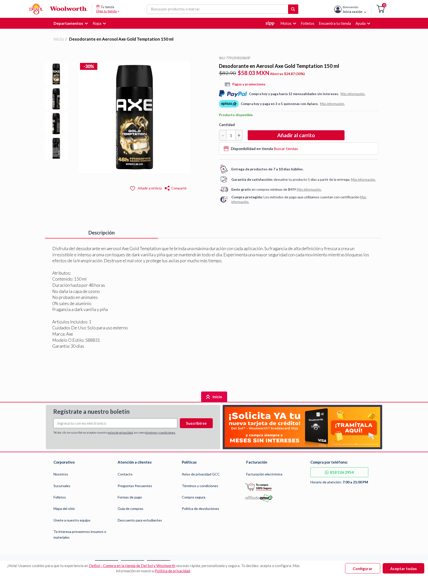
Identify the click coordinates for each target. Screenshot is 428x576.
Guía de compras (130, 508)
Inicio (59, 39)
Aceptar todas (403, 568)
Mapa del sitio (64, 508)
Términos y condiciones (200, 486)
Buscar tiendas (286, 148)
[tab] (101, 232)
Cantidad (227, 124)
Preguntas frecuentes (135, 486)
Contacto (125, 474)
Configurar (363, 568)
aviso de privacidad (120, 432)
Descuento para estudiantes (140, 520)
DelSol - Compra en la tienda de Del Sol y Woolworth (132, 565)
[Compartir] (167, 187)
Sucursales (62, 486)
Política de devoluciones (200, 508)
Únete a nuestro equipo (72, 520)
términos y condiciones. (160, 432)
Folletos (60, 497)
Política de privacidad (172, 571)
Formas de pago (130, 497)
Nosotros (61, 474)
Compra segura (193, 497)
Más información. (353, 94)
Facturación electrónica (264, 474)
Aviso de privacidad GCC (201, 474)
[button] (380, 9)
